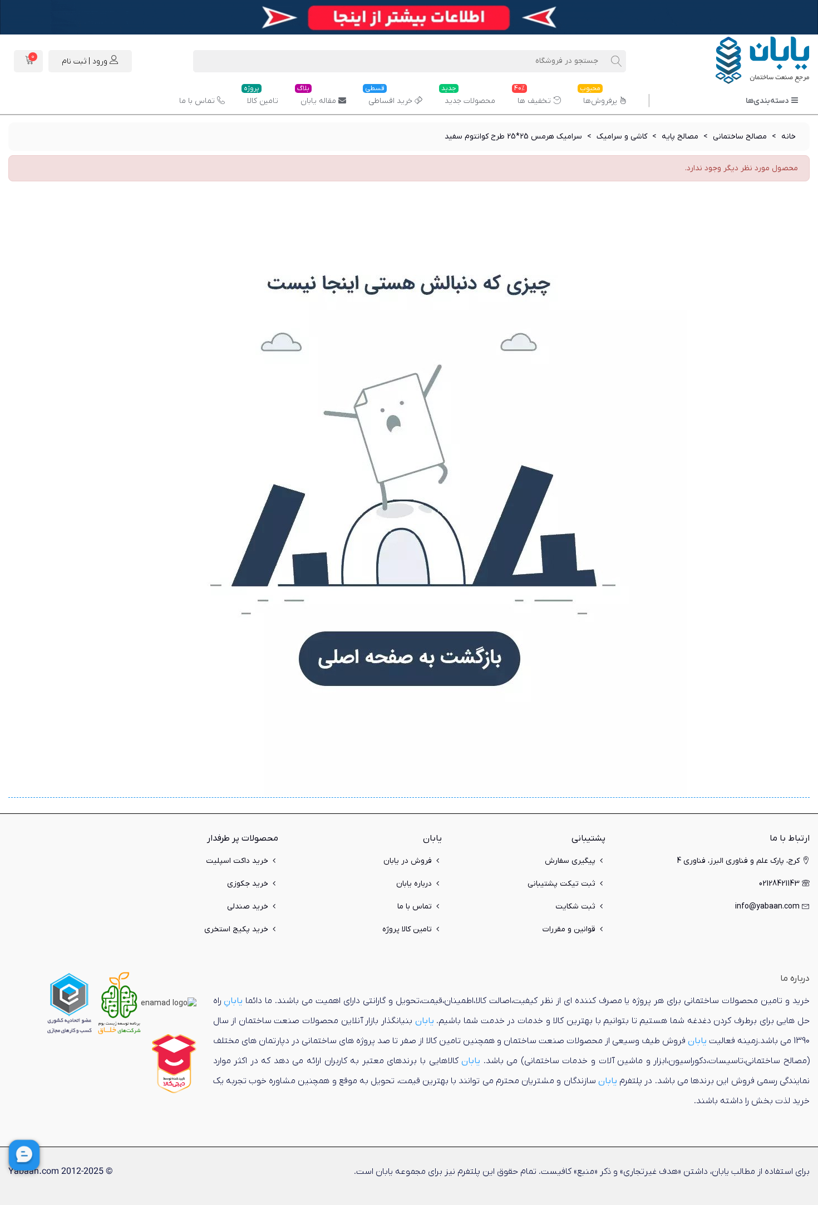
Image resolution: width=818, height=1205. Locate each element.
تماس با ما (197, 101)
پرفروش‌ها (598, 96)
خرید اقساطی (388, 96)
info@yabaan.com (767, 906)
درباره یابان (414, 883)
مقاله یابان (316, 96)
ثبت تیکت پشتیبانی (561, 883)
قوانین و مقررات (569, 929)
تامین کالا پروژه (407, 929)
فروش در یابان (407, 861)
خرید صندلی (247, 906)
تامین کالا (261, 96)
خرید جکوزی (247, 883)
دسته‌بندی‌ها (767, 101)
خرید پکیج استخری (236, 929)
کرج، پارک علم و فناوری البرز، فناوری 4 (738, 861)
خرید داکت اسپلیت (237, 861)
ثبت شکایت (575, 906)
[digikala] (174, 1063)
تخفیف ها (532, 96)
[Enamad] (168, 1002)
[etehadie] (69, 1002)
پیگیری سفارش (570, 861)
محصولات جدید (468, 96)
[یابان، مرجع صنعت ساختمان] (748, 61)
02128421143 (779, 883)
